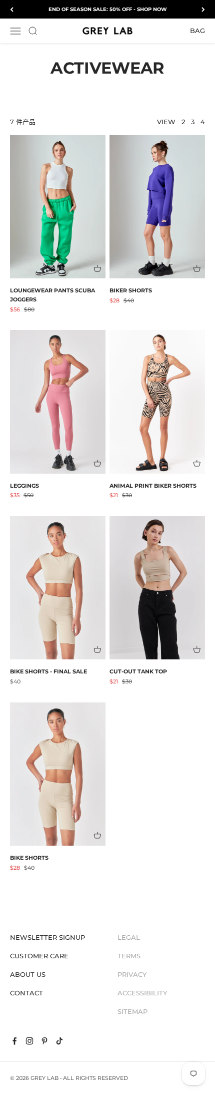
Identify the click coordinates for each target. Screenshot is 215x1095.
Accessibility (142, 993)
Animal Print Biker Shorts (153, 485)
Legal (129, 937)
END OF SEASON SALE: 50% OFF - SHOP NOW (107, 9)
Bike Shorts (29, 857)
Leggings (24, 485)
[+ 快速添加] (98, 268)
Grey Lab (44, 1077)
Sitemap (133, 1011)
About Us (28, 974)
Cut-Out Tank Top (138, 671)
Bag (197, 31)
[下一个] (203, 9)
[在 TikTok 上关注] (59, 1040)
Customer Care (39, 956)
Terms (129, 956)
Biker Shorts (131, 290)
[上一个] (12, 9)
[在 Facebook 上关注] (14, 1040)
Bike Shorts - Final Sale (48, 671)
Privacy (132, 974)
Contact (26, 993)
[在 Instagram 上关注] (29, 1040)
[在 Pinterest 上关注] (44, 1040)
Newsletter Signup (47, 937)
